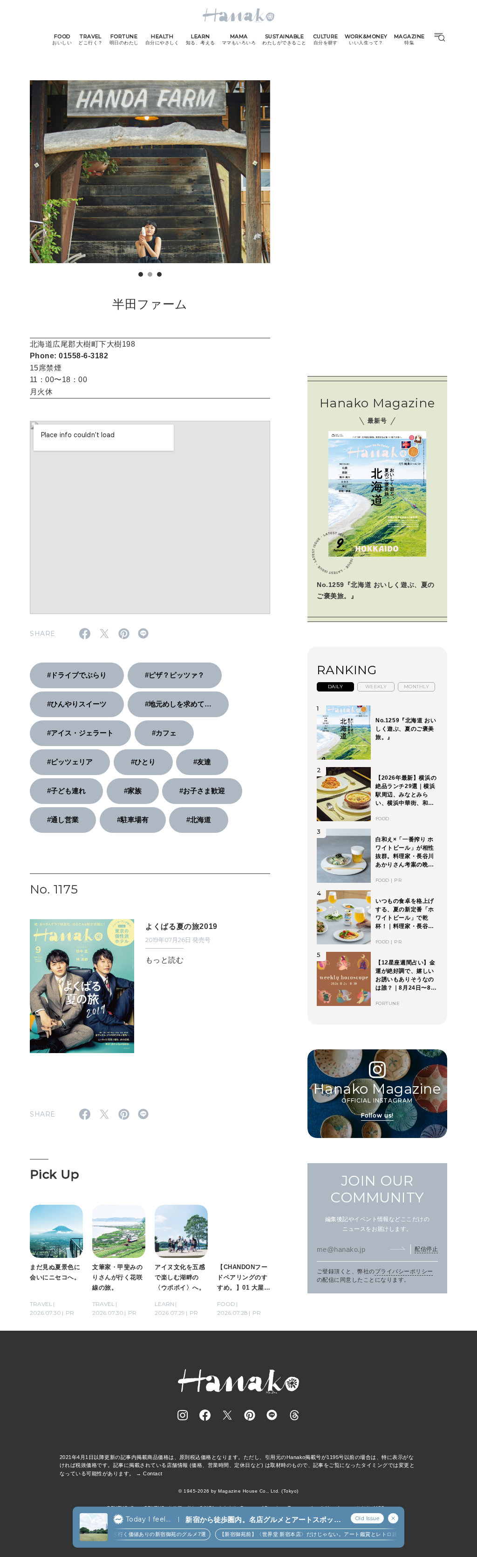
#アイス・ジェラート (80, 733)
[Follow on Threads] (294, 1415)
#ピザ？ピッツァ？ (174, 675)
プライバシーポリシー (404, 1271)
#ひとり (143, 762)
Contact (152, 1473)
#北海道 (198, 820)
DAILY (335, 687)
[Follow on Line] (272, 1415)
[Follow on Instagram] (182, 1415)
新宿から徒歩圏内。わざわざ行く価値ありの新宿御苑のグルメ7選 (116, 1534)
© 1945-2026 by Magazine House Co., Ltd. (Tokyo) (238, 1491)
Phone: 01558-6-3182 (69, 356)
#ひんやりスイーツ (77, 704)
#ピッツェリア (70, 762)
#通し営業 (63, 820)
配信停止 (426, 1249)
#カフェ (164, 733)
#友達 (202, 762)
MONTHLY (416, 687)
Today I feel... (148, 1519)
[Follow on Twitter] (227, 1415)
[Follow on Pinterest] (249, 1415)
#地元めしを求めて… (178, 704)
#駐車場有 (133, 820)
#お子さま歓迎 (202, 791)
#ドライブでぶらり (77, 675)
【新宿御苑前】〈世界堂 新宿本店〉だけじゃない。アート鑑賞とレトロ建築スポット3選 (315, 1534)
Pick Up (54, 1174)
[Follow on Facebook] (205, 1415)
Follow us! (377, 1115)
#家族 (133, 791)
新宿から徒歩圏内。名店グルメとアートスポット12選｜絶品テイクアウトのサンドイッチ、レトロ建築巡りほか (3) (263, 1519)
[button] (140, 274)
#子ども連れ (66, 791)
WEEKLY (376, 687)
